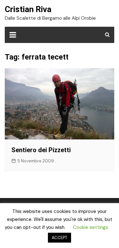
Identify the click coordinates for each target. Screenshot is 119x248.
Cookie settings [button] (90, 227)
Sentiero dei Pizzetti (41, 150)
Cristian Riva (28, 9)
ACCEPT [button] (59, 237)
